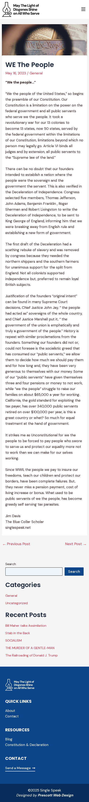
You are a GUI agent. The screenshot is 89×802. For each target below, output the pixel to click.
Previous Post (16, 544)
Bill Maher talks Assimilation (25, 625)
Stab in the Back (17, 633)
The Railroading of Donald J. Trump (31, 655)
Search (10, 564)
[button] (83, 9)
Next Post (76, 544)
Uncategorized (16, 603)
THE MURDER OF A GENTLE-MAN (29, 648)
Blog (8, 739)
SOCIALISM (13, 640)
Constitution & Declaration (26, 744)
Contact (12, 716)
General (36, 73)
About (10, 710)
